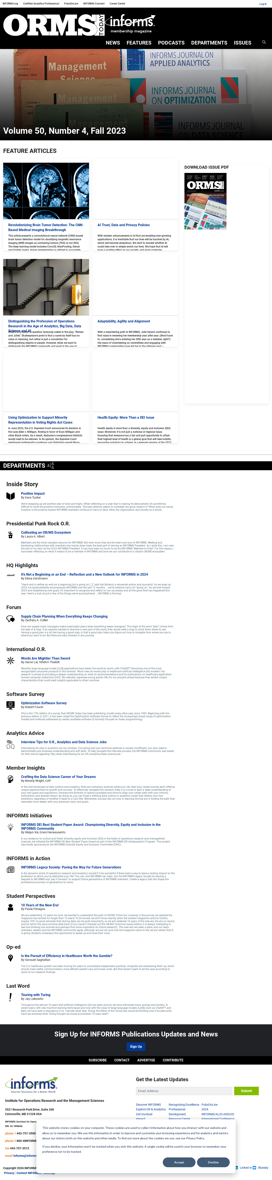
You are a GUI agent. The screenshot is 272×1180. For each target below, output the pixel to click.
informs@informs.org (27, 1155)
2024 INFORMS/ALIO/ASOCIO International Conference (217, 1114)
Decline (213, 1162)
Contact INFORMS (29, 1173)
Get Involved (144, 1114)
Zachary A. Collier (36, 620)
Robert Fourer (34, 707)
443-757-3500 (26, 1133)
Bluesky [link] (263, 1167)
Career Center (117, 3)
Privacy (9, 1173)
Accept (179, 1162)
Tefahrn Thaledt (49, 662)
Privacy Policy (195, 1138)
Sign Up (136, 1047)
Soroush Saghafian (37, 960)
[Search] (264, 43)
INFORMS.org (10, 3)
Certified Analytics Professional (41, 3)
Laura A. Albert (35, 536)
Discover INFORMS (148, 1104)
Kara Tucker (33, 497)
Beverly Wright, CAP (38, 780)
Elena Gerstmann (36, 578)
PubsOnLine (71, 3)
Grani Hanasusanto (52, 832)
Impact (140, 1119)
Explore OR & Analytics (151, 1109)
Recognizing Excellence (184, 1104)
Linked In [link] (246, 1167)
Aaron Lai (31, 662)
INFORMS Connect (94, 3)
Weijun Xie (31, 832)
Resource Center (179, 1119)
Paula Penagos (35, 909)
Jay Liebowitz (34, 998)
